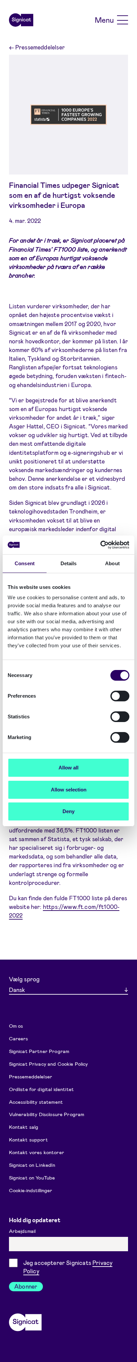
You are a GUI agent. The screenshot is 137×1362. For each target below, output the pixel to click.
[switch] (119, 696)
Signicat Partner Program (39, 1051)
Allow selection (68, 789)
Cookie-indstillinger (30, 1190)
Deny (68, 811)
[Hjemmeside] (21, 20)
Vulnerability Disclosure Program (46, 1114)
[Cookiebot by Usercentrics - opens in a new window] (100, 545)
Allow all (68, 767)
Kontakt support (28, 1139)
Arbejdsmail (23, 1231)
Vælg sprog (24, 979)
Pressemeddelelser (37, 47)
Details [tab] (69, 563)
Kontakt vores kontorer (36, 1152)
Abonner (25, 1286)
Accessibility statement (36, 1101)
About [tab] (112, 563)
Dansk (17, 989)
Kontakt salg (24, 1127)
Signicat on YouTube (32, 1177)
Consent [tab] (25, 563)
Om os (16, 1026)
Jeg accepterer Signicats (68, 1266)
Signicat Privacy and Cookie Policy (48, 1063)
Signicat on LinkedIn (32, 1165)
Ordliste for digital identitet (41, 1089)
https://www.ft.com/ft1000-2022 (64, 911)
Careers (18, 1038)
